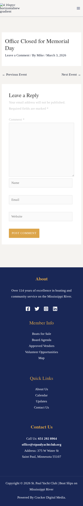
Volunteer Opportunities (41, 352)
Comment (17, 119)
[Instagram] (46, 308)
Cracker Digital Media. (50, 497)
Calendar (41, 395)
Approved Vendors (41, 346)
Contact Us (41, 407)
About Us (41, 389)
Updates (41, 401)
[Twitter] (37, 308)
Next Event (71, 74)
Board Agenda (41, 340)
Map (41, 358)
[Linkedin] (55, 308)
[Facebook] (27, 308)
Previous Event (14, 74)
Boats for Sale (41, 334)
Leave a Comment (17, 55)
